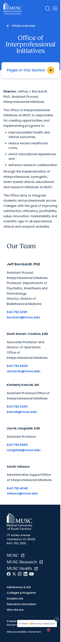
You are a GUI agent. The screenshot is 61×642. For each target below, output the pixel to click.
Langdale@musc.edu (23, 450)
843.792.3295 (17, 312)
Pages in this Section (30, 70)
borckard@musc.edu (23, 317)
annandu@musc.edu (23, 371)
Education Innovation (21, 604)
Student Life (15, 599)
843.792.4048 (17, 488)
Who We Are (15, 610)
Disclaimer (13, 625)
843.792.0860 (17, 445)
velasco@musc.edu (22, 493)
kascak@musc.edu (22, 412)
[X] (14, 574)
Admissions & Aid (19, 587)
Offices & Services (23, 26)
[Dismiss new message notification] (57, 619)
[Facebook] (9, 574)
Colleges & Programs (21, 593)
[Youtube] (31, 574)
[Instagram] (20, 574)
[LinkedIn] (25, 574)
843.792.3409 (17, 406)
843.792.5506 (17, 366)
